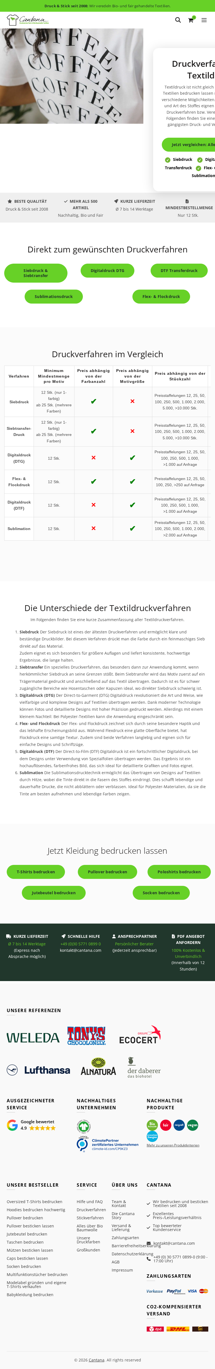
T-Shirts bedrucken (36, 871)
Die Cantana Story (123, 1215)
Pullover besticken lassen (30, 1226)
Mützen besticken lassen (30, 1250)
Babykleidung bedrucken (30, 1294)
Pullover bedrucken (107, 871)
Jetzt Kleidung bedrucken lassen (107, 850)
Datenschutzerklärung (132, 1253)
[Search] (178, 20)
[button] (31, 1125)
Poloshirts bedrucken (179, 871)
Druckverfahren (91, 1209)
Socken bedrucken (161, 892)
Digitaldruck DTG (108, 270)
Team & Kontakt (119, 1203)
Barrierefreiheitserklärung (136, 1245)
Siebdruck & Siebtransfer (36, 273)
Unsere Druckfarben (88, 1239)
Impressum (122, 1270)
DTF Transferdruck (179, 270)
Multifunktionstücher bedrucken (37, 1274)
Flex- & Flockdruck (161, 296)
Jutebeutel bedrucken (54, 892)
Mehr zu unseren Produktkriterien (173, 1145)
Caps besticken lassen (27, 1258)
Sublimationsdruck (54, 296)
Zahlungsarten (125, 1237)
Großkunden (88, 1250)
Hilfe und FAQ (90, 1201)
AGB (116, 1262)
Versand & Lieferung (121, 1227)
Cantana (96, 1360)
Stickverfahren (90, 1217)
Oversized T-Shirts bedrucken (34, 1201)
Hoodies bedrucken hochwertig (36, 1209)
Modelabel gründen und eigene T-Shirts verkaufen (36, 1284)
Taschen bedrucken (25, 1242)
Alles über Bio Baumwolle (90, 1227)
